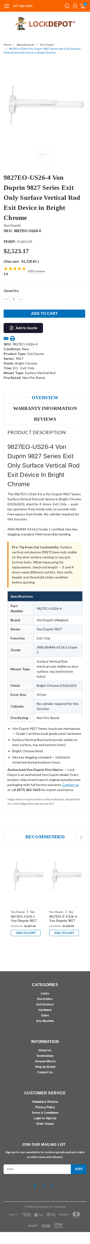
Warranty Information (45, 408)
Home (8, 44)
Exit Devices (45, 1004)
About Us (45, 1050)
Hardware (45, 1010)
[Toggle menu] (6, 8)
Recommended (45, 836)
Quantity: (11, 291)
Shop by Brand (45, 1067)
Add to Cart (26, 933)
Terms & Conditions (45, 1112)
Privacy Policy (45, 1107)
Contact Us (45, 1072)
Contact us (70, 785)
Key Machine (45, 1021)
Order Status (45, 1123)
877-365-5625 (22, 6)
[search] (66, 6)
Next (81, 837)
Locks (45, 993)
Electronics (45, 999)
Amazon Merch (45, 1061)
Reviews (45, 419)
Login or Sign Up (45, 1118)
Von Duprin (47, 44)
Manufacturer (26, 44)
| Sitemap (60, 1206)
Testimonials (45, 1056)
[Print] (12, 338)
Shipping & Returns (45, 1101)
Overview (45, 397)
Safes (45, 1015)
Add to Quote (26, 328)
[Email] (6, 338)
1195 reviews (36, 271)
